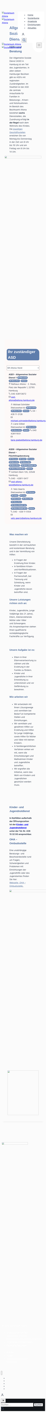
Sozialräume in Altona (17, 1336)
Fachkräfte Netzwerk (16, 1345)
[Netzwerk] (23, 1395)
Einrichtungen (34, 25)
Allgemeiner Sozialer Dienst (20, 1342)
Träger (10, 1355)
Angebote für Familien (17, 1332)
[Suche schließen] (3, 1401)
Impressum (12, 1362)
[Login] (32, 35)
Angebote (32, 21)
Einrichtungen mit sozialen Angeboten (24, 1339)
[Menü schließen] (1, 1373)
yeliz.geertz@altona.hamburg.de (26, 518)
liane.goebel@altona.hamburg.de (26, 440)
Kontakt (10, 1352)
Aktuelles (32, 28)
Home (30, 15)
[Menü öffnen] (39, 45)
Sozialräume (33, 18)
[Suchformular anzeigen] (24, 40)
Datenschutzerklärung (17, 1358)
